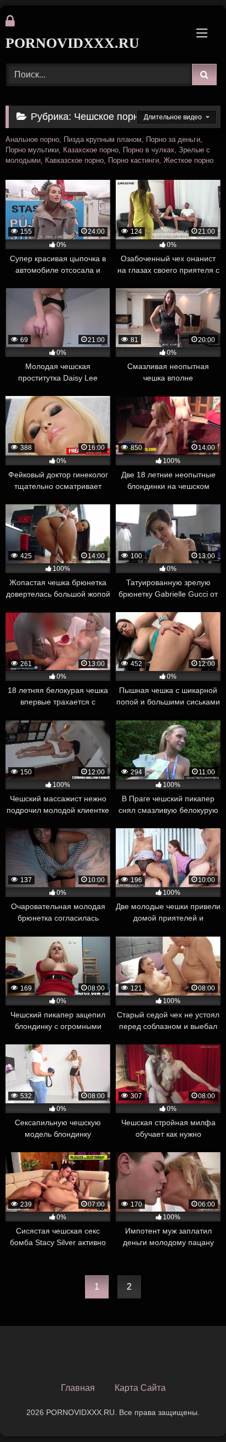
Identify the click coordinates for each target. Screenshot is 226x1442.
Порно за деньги (173, 140)
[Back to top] (192, 1409)
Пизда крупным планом (103, 140)
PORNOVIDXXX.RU (72, 43)
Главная (78, 1388)
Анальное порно (32, 140)
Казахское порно (90, 150)
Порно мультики (32, 150)
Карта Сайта (140, 1388)
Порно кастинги (133, 160)
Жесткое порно (188, 160)
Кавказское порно (74, 160)
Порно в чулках (148, 150)
